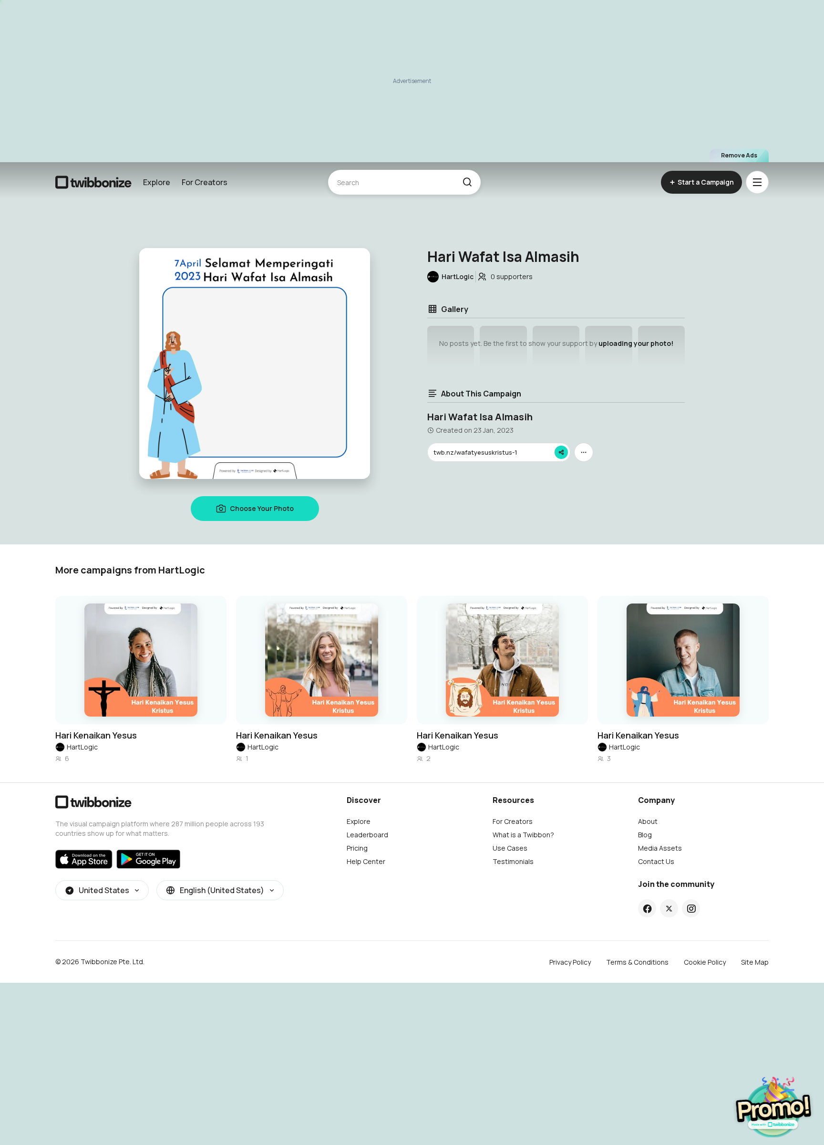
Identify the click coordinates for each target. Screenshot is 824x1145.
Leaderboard (367, 834)
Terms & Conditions (637, 962)
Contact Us (656, 861)
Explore (156, 182)
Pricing (357, 848)
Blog (645, 834)
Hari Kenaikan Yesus (96, 735)
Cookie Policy (705, 962)
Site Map (755, 962)
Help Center (366, 861)
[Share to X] (669, 908)
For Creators (204, 182)
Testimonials (513, 861)
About (648, 821)
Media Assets (660, 848)
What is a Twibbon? (523, 834)
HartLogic (82, 746)
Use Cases (510, 848)
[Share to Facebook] (647, 908)
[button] (467, 182)
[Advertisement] (412, 81)
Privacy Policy (570, 962)
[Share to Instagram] (691, 908)
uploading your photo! (635, 343)
